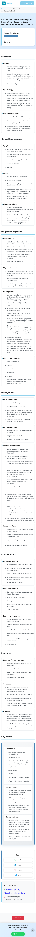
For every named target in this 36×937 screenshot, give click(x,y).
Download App (27, 3)
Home (3, 9)
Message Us (19, 934)
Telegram (19, 865)
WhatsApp (19, 860)
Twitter (19, 875)
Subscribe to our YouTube (14, 899)
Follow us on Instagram (13, 896)
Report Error (18, 918)
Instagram (19, 870)
